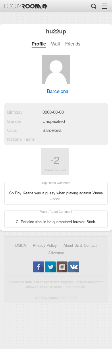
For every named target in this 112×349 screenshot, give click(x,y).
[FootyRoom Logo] (25, 6)
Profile (39, 44)
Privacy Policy (45, 245)
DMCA (20, 245)
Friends (72, 44)
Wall (55, 44)
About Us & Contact (80, 245)
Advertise (56, 252)
